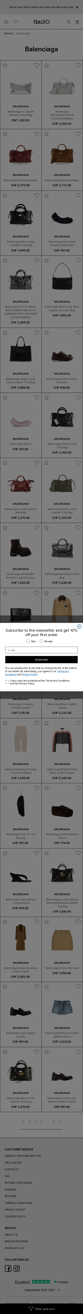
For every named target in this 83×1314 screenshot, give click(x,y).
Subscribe (41, 659)
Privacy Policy (29, 674)
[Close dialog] (79, 626)
